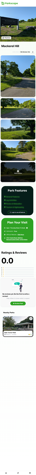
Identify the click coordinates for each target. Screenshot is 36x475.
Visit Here (20, 234)
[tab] (6, 473)
